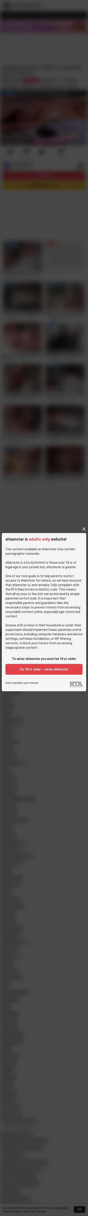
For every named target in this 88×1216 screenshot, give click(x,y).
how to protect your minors (21, 683)
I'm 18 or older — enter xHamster (44, 669)
